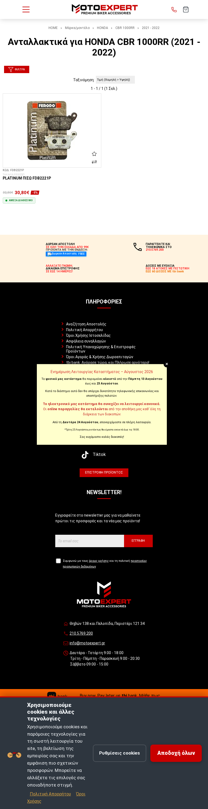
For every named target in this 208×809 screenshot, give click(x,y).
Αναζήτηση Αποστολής (86, 324)
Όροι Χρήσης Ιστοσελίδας (88, 335)
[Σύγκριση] (94, 162)
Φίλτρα (20, 69)
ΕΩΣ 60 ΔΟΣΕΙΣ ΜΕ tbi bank (165, 271)
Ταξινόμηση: (84, 80)
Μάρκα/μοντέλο (77, 28)
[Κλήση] (174, 9)
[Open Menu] (26, 9)
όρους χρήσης (99, 561)
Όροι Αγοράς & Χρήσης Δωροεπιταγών (99, 357)
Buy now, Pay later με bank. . (120, 695)
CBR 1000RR (125, 28)
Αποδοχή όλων (176, 753)
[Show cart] (186, 9)
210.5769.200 (81, 633)
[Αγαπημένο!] (94, 153)
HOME (53, 28)
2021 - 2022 (151, 28)
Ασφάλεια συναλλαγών (86, 341)
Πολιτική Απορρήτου (84, 330)
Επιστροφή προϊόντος (104, 472)
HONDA (102, 28)
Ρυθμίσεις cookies (119, 753)
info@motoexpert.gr (87, 643)
